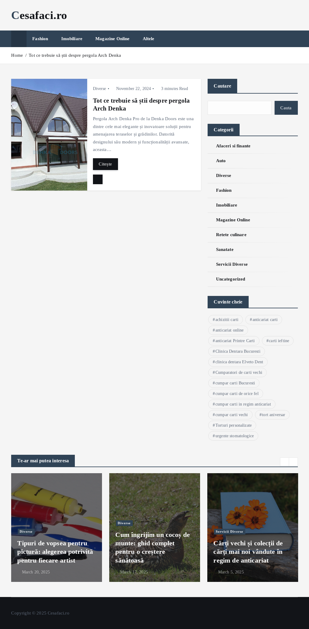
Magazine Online (112, 38)
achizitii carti (226, 319)
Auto (221, 160)
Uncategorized (230, 279)
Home (17, 55)
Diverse (99, 88)
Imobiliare (72, 38)
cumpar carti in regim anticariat (243, 404)
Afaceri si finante (233, 145)
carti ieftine (279, 341)
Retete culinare (231, 234)
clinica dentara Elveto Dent (239, 362)
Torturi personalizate (233, 425)
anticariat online (229, 330)
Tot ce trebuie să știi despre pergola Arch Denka (75, 55)
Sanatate (224, 249)
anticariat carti (265, 319)
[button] (284, 462)
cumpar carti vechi (231, 414)
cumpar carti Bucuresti (235, 383)
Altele (148, 38)
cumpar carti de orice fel (237, 393)
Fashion (40, 38)
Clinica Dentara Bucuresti (237, 351)
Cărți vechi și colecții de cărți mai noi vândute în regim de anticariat (248, 551)
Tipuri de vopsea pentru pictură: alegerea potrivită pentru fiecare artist (55, 551)
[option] (56, 527)
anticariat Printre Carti (235, 341)
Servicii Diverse (232, 264)
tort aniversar (273, 414)
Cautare (222, 85)
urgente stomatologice (234, 436)
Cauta (285, 107)
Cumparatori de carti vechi (238, 372)
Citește (105, 164)
